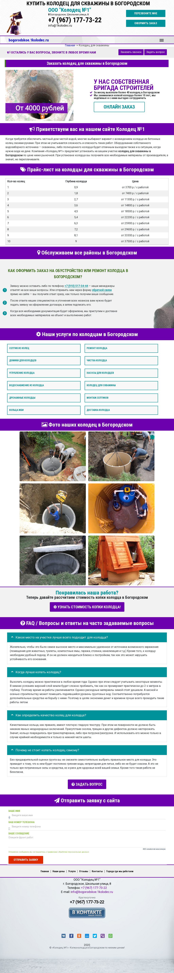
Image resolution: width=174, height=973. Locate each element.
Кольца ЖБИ (16, 410)
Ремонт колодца (97, 348)
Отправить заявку (26, 859)
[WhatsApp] (110, 936)
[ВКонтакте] (64, 936)
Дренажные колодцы (22, 397)
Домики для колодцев (22, 360)
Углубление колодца (21, 373)
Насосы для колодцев (100, 373)
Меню (161, 39)
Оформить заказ (145, 23)
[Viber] (103, 936)
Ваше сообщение (18, 833)
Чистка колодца (97, 360)
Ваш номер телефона (21, 822)
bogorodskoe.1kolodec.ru (29, 40)
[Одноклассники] (79, 936)
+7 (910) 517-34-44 (76, 286)
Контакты (97, 871)
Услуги (72, 871)
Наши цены (59, 871)
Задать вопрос (155, 52)
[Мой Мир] (87, 936)
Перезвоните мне (145, 13)
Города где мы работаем (119, 871)
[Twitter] (95, 936)
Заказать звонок (131, 52)
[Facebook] (71, 936)
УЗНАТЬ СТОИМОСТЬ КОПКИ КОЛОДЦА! (89, 607)
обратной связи (102, 290)
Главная (45, 871)
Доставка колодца (98, 410)
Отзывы (83, 871)
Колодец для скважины (101, 385)
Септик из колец (19, 348)
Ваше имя (14, 811)
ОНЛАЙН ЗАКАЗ (119, 107)
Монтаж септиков (97, 397)
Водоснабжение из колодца (26, 385)
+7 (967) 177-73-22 (75, 20)
